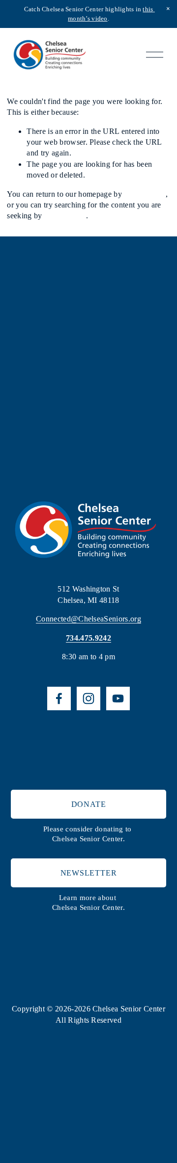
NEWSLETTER (88, 873)
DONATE (88, 804)
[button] (168, 9)
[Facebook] (59, 698)
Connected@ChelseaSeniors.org (88, 619)
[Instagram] (88, 698)
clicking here (145, 194)
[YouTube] (118, 698)
